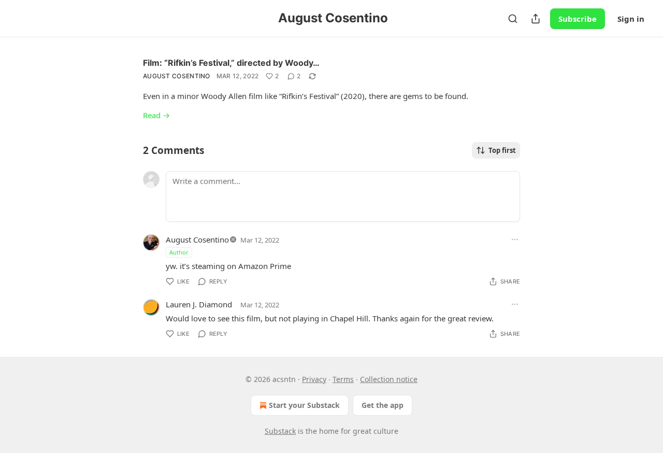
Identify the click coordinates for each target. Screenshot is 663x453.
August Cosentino (176, 76)
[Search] (512, 18)
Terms (343, 379)
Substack (280, 431)
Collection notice (388, 379)
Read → (156, 115)
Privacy (314, 379)
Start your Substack (304, 405)
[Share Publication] (535, 18)
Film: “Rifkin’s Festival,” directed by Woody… (231, 63)
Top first (502, 150)
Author (179, 252)
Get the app (382, 405)
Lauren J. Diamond (199, 304)
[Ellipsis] (515, 239)
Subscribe (577, 18)
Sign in (630, 18)
